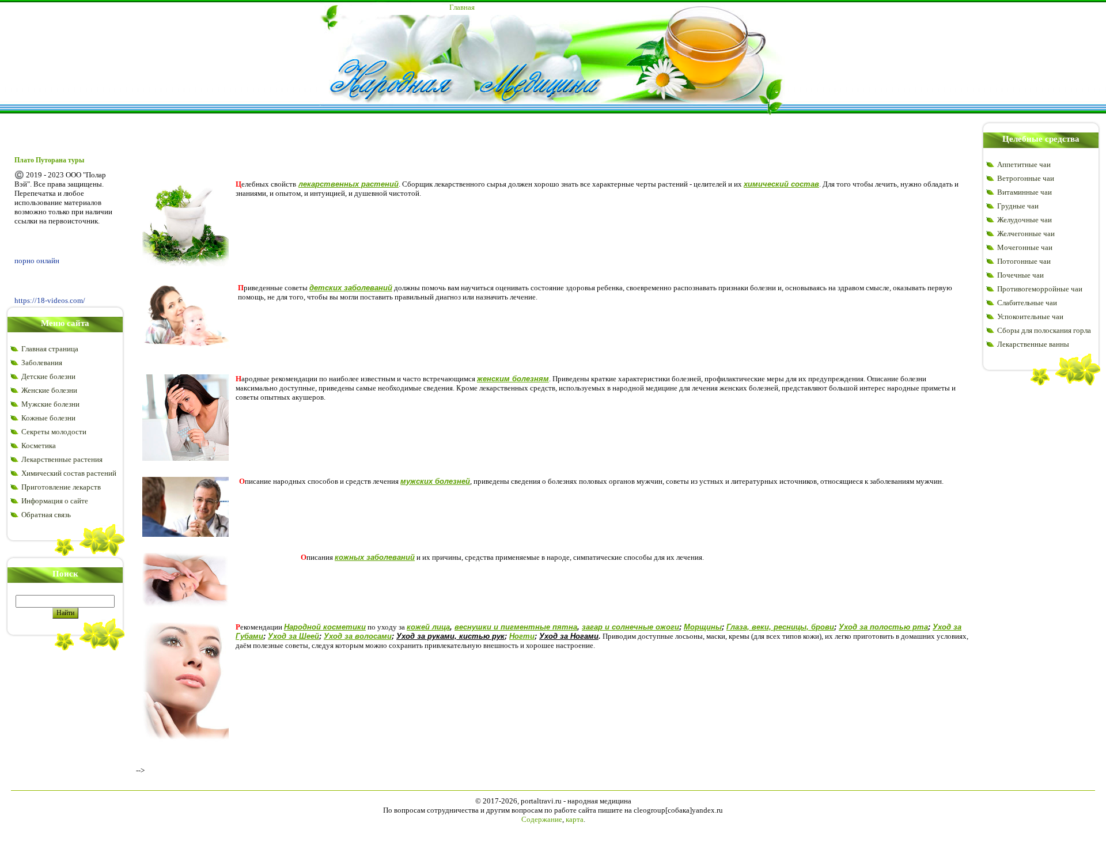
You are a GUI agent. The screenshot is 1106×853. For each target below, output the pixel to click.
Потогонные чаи (1024, 261)
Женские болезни (49, 390)
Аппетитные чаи (1024, 164)
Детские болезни (48, 376)
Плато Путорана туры (49, 160)
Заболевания (41, 362)
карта (575, 819)
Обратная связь (46, 514)
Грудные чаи (1018, 206)
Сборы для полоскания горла (1044, 330)
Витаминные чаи (1024, 192)
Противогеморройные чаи (1039, 289)
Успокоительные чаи (1030, 316)
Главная (462, 7)
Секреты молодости (53, 431)
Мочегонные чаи (1024, 247)
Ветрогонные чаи (1025, 178)
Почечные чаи (1020, 275)
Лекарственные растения (62, 459)
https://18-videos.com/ (49, 300)
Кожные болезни (48, 418)
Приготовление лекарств (61, 487)
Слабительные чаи (1027, 302)
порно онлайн (36, 260)
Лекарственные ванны (1033, 344)
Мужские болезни (50, 404)
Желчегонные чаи (1026, 233)
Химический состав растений (68, 473)
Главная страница (49, 348)
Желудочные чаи (1024, 219)
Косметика (38, 445)
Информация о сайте (54, 500)
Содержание (541, 819)
